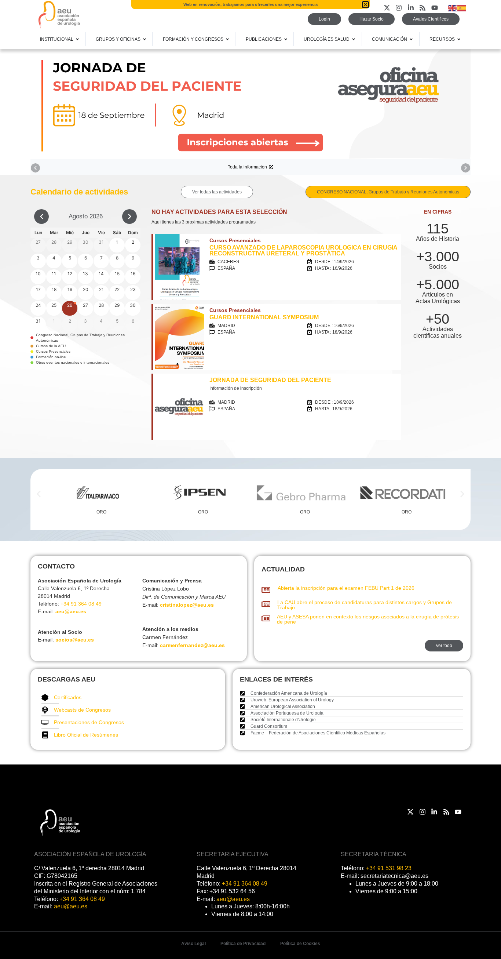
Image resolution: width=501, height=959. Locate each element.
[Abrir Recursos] (459, 39)
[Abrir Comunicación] (411, 39)
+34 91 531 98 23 (389, 868)
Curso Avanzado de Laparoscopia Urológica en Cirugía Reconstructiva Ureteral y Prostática (303, 250)
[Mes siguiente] (129, 216)
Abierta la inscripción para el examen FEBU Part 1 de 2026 (346, 588)
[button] (35, 168)
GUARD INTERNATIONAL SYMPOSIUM (264, 317)
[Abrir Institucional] (77, 39)
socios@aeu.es (74, 640)
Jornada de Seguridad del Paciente (270, 380)
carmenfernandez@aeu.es (192, 645)
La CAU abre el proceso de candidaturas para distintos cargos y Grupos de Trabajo (364, 604)
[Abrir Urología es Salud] (353, 39)
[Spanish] (462, 7)
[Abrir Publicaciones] (286, 39)
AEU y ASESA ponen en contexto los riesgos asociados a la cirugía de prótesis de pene (368, 619)
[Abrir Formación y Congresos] (227, 39)
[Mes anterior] (41, 216)
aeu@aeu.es (70, 611)
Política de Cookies (300, 943)
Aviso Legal (193, 943)
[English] (452, 7)
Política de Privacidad (243, 943)
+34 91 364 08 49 (81, 604)
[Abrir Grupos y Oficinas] (144, 39)
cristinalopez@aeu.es (187, 605)
